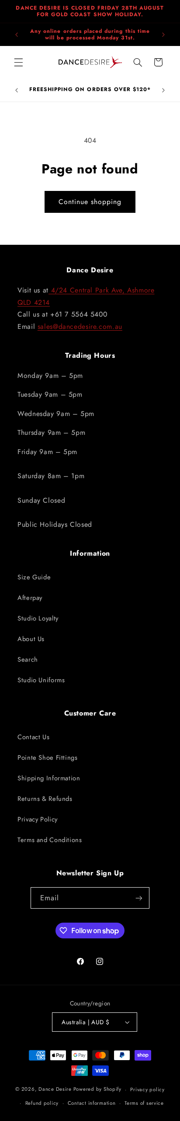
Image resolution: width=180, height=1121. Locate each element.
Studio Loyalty (38, 618)
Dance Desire (55, 1089)
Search (27, 659)
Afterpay (29, 598)
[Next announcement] (163, 34)
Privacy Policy (37, 819)
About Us (31, 639)
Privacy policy (147, 1089)
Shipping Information (48, 778)
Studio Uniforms (41, 680)
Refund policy (42, 1103)
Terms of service (144, 1103)
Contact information (92, 1103)
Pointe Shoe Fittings (47, 757)
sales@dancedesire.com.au (80, 326)
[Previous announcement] (16, 34)
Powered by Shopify (97, 1089)
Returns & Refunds (45, 799)
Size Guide (34, 577)
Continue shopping (90, 202)
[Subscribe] (139, 898)
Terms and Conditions (49, 840)
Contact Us (33, 737)
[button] (18, 62)
